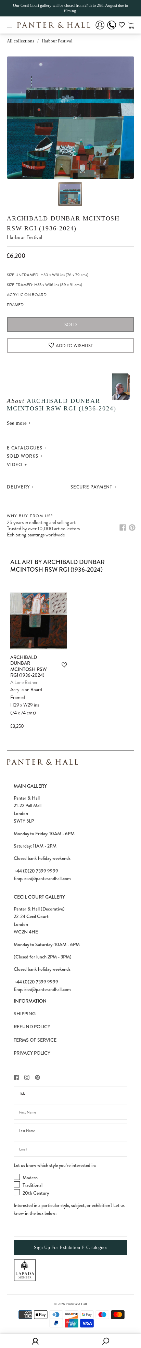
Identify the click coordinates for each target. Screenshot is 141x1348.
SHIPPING (25, 1013)
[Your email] (70, 1149)
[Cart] (131, 24)
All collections (20, 40)
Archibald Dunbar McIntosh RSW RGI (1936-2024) (28, 666)
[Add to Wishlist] (64, 664)
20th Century (36, 1193)
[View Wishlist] (122, 26)
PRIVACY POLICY (32, 1053)
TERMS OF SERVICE (35, 1040)
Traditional (32, 1185)
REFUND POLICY (32, 1026)
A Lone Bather (24, 682)
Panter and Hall (76, 1304)
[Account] (99, 29)
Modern (30, 1177)
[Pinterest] (132, 527)
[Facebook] (122, 527)
